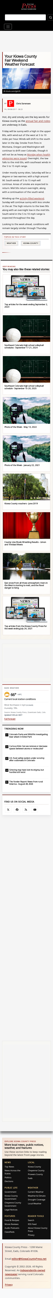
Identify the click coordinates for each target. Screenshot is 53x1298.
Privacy (31, 1235)
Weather (11, 243)
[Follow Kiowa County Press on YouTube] (35, 810)
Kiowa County (30, 243)
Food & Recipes (12, 1220)
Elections (9, 1181)
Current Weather (36, 1191)
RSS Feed (32, 1224)
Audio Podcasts (12, 1228)
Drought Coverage (36, 1199)
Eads (30, 1178)
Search (31, 1220)
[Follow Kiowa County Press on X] (8, 810)
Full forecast (9, 719)
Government (10, 1191)
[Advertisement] (26, 928)
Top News (9, 1166)
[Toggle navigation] (8, 26)
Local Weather (34, 1203)
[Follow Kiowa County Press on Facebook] (17, 810)
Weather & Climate (36, 1195)
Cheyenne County (36, 1170)
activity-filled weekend (32, 198)
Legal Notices (11, 1209)
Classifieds (9, 1231)
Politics (8, 1177)
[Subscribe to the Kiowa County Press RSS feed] (26, 810)
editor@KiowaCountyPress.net (29, 1258)
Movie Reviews (11, 1224)
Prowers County (35, 1174)
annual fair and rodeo (38, 121)
